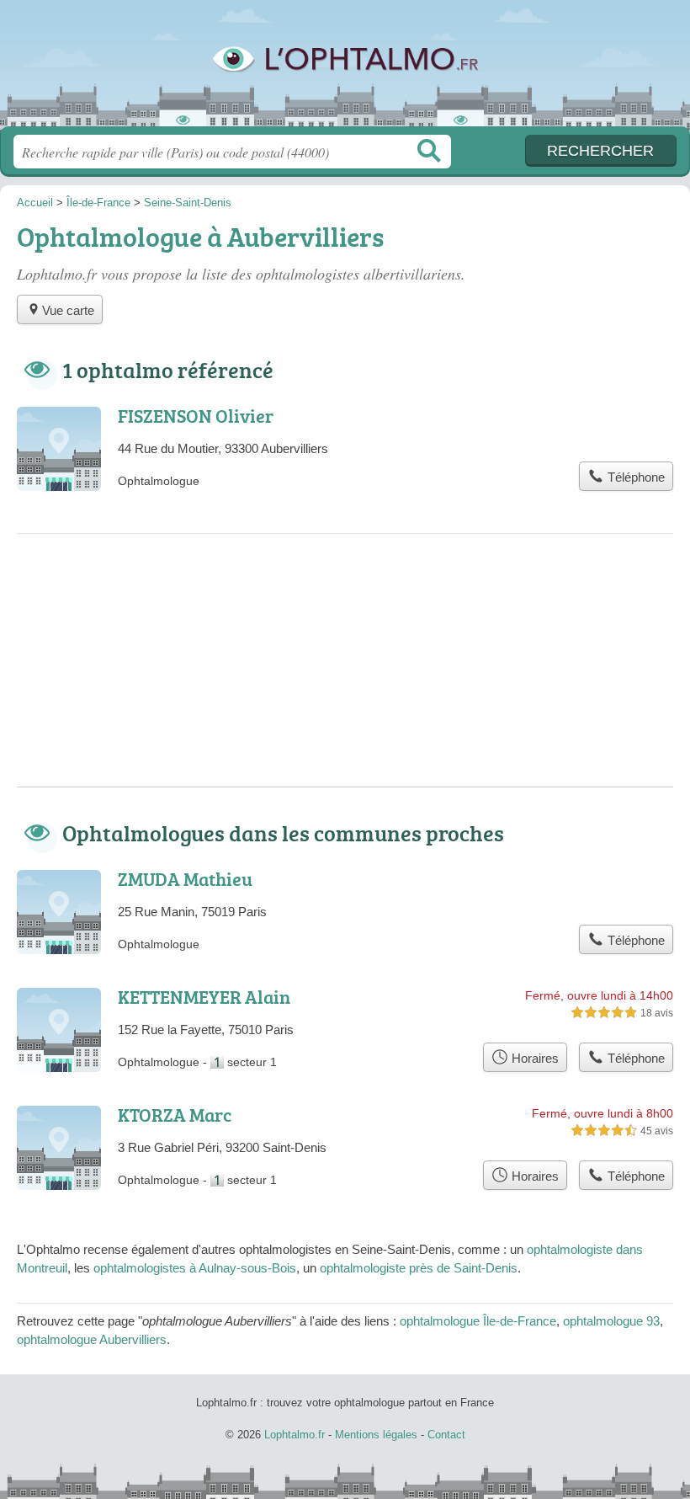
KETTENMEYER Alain (204, 997)
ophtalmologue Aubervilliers (92, 1339)
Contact (446, 1434)
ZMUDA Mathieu (185, 879)
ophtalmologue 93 (611, 1321)
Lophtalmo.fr (345, 69)
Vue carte (68, 310)
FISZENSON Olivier (195, 416)
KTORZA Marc (174, 1115)
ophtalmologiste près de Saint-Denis (419, 1268)
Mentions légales (376, 1434)
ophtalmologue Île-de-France (478, 1321)
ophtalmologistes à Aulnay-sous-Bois (194, 1268)
